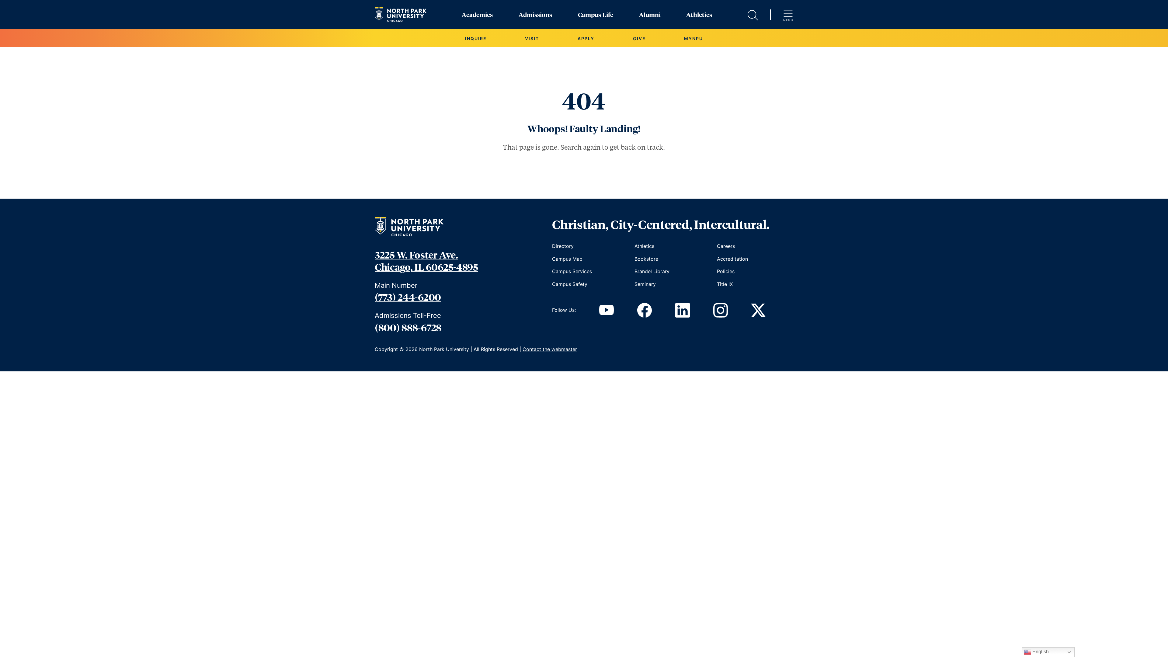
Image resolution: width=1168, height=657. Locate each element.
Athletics (699, 15)
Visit (532, 38)
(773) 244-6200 (408, 296)
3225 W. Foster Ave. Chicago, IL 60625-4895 (426, 260)
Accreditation (732, 259)
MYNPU (693, 38)
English (1040, 651)
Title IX (725, 284)
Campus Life (595, 15)
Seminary (645, 284)
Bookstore (646, 259)
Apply (586, 38)
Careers (726, 246)
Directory (563, 246)
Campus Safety (569, 284)
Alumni (650, 15)
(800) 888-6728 (408, 327)
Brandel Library (651, 271)
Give (639, 38)
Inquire (476, 38)
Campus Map (567, 259)
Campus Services (572, 271)
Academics (477, 15)
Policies (726, 271)
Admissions (535, 15)
